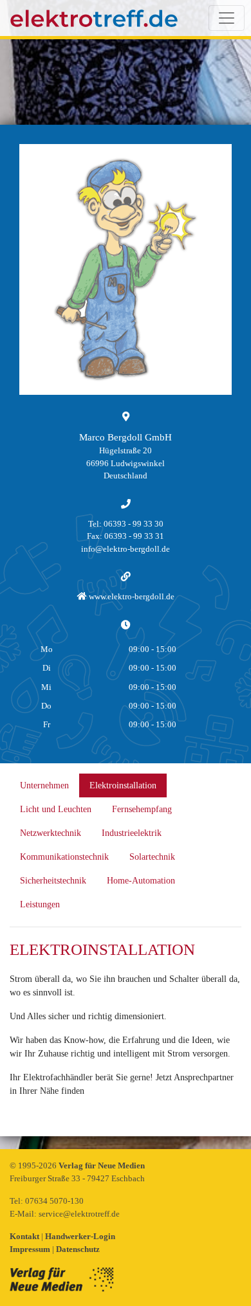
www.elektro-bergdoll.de (130, 596)
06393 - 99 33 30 (133, 524)
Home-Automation (141, 880)
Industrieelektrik (132, 833)
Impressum (31, 1249)
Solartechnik (152, 857)
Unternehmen (44, 785)
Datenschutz (78, 1249)
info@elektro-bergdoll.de (125, 549)
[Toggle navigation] (227, 18)
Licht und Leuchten (55, 809)
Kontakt (25, 1236)
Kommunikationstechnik (64, 857)
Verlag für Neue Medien (102, 1165)
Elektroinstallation (122, 785)
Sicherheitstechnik (53, 880)
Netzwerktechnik (50, 833)
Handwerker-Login (80, 1236)
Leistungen (40, 904)
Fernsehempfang (142, 809)
